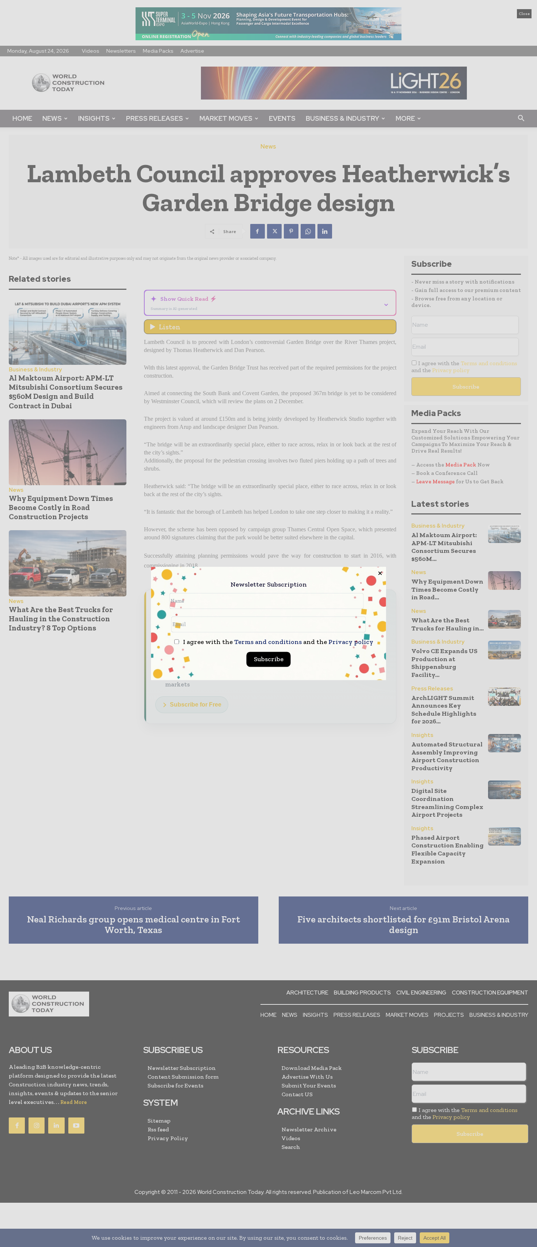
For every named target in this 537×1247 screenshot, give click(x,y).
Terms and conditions (268, 642)
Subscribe (268, 659)
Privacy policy (350, 642)
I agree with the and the (277, 642)
